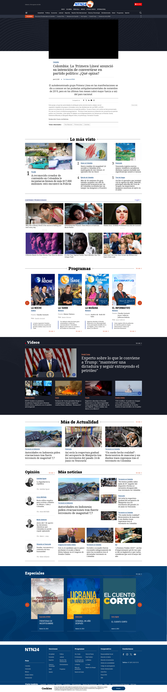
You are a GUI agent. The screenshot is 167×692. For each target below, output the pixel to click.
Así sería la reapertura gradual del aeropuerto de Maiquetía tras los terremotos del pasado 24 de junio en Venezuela (83, 456)
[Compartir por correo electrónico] (91, 100)
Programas (120, 13)
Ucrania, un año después (83, 622)
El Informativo (121, 307)
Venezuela (119, 163)
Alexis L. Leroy (44, 536)
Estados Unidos (30, 398)
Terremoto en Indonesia (32, 449)
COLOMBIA (69, 9)
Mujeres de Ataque (91, 667)
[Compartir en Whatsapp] (94, 100)
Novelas (100, 684)
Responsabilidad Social (107, 654)
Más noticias (70, 471)
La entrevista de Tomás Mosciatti (79, 660)
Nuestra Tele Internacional (79, 13)
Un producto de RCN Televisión (120, 684)
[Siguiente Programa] (140, 303)
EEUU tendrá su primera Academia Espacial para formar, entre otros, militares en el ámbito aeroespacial (38, 404)
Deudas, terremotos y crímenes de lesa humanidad (45, 549)
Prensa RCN (104, 675)
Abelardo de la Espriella (72, 16)
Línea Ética (103, 672)
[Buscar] (140, 13)
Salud (113, 13)
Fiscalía (33, 172)
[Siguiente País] (141, 17)
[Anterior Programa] (27, 303)
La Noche (36, 307)
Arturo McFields (41, 497)
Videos (33, 342)
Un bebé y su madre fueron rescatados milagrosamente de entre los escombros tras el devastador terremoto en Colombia (99, 552)
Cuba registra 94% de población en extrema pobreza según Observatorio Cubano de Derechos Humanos (123, 325)
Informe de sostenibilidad (107, 663)
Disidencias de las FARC (105, 16)
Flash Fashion (89, 657)
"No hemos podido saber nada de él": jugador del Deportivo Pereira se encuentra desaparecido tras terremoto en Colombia (129, 486)
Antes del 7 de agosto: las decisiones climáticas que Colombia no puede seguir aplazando (45, 527)
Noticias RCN (51, 684)
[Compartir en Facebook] (83, 100)
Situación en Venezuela (44, 544)
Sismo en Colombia (86, 163)
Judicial (61, 13)
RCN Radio (59, 684)
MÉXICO (83, 9)
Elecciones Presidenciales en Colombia (45, 16)
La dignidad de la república (43, 483)
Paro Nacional (68, 124)
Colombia (56, 62)
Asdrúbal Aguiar (41, 478)
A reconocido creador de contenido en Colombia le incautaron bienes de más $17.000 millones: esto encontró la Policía (51, 179)
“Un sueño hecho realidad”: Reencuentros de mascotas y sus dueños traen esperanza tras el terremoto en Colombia (122, 456)
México (27, 672)
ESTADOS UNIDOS (91, 9)
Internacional (28, 678)
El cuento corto (119, 622)
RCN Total (133, 684)
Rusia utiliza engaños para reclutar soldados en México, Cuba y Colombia (45, 503)
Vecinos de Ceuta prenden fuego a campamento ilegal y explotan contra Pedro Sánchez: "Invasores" (68, 403)
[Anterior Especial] (27, 605)
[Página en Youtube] (135, 655)
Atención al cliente (106, 657)
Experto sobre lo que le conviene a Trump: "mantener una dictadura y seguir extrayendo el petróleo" (110, 364)
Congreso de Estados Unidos (67, 545)
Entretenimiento (105, 13)
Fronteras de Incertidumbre (46, 622)
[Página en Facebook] (123, 655)
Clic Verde (77, 654)
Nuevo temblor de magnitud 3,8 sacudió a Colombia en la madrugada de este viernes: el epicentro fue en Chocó (93, 169)
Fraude (87, 398)
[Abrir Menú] (26, 13)
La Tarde (63, 307)
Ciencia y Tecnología (94, 13)
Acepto (118, 688)
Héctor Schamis (44, 557)
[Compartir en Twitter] (86, 100)
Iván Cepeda (84, 16)
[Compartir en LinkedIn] (89, 100)
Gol (116, 545)
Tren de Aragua (120, 177)
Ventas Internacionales (107, 669)
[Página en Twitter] (131, 655)
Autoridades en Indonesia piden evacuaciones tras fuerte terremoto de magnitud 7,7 (42, 455)
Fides (105, 684)
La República (66, 684)
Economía (54, 13)
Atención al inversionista (107, 660)
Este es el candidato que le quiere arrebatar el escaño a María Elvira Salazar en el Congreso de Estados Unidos (71, 551)
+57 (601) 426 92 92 (133, 662)
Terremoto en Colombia (112, 449)
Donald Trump (92, 16)
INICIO (63, 9)
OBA (102, 678)
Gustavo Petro (60, 16)
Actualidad (41, 13)
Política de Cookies (81, 690)
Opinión (127, 13)
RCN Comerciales (76, 684)
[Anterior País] (141, 15)
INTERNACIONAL (101, 9)
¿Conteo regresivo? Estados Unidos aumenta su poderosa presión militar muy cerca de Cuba (42, 325)
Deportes (67, 13)
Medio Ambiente (42, 520)
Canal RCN (43, 684)
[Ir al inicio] (35, 652)
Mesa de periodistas (78, 668)
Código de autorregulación (108, 666)
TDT (110, 684)
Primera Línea (78, 124)
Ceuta (57, 398)
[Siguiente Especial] (140, 605)
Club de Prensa (90, 654)
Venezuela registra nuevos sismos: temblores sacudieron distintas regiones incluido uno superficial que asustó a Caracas (128, 169)
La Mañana (91, 307)
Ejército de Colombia (87, 177)
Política (47, 13)
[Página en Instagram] (127, 655)
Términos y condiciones (90, 687)
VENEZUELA (76, 9)
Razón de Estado (79, 672)
